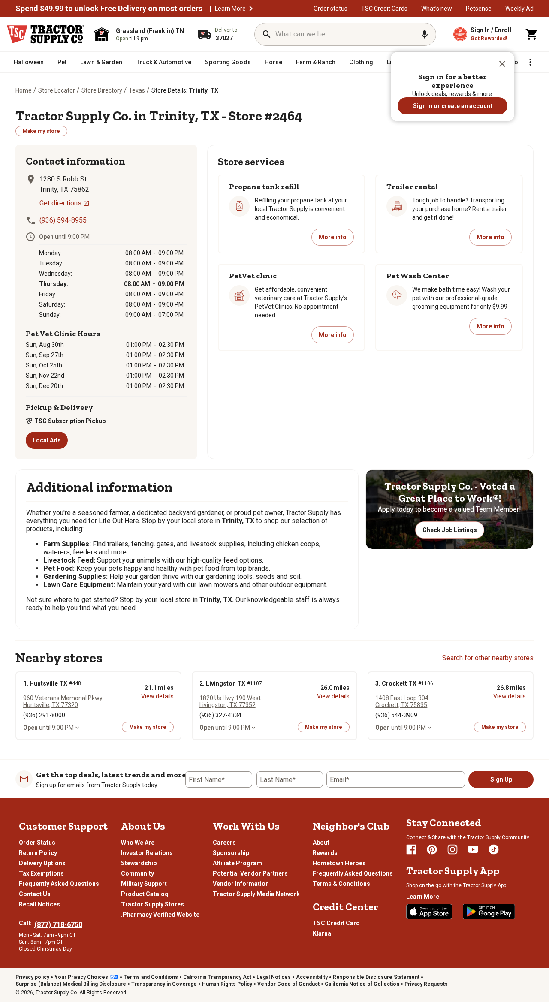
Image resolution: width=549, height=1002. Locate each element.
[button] (502, 64)
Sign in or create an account (452, 105)
